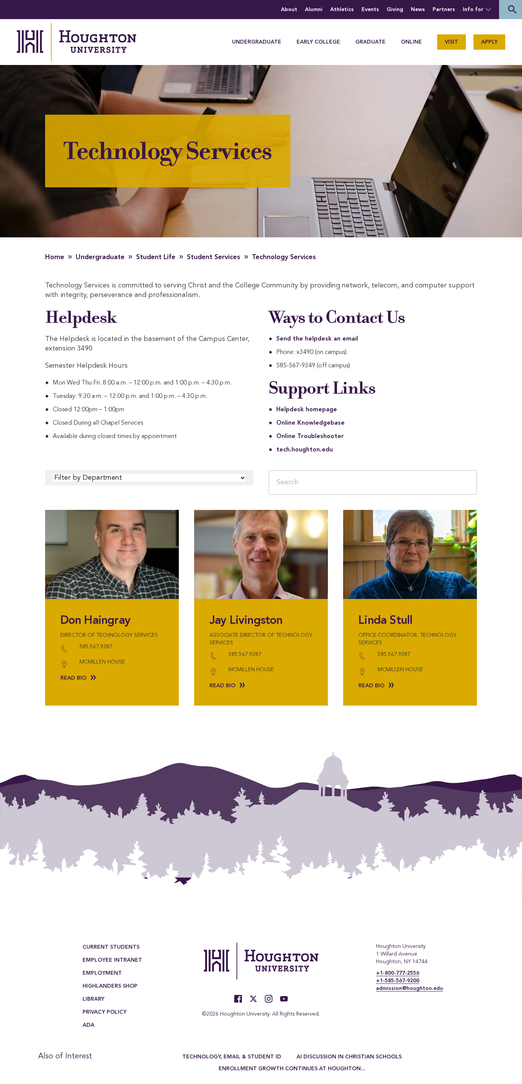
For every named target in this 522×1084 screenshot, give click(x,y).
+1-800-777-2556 (397, 973)
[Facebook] (238, 999)
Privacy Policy (104, 1012)
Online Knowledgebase (310, 423)
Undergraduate (256, 42)
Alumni (314, 9)
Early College (318, 42)
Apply (489, 42)
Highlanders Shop (110, 986)
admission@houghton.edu (409, 988)
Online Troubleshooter (310, 436)
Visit (451, 42)
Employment (102, 973)
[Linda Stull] (410, 554)
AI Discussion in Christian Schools (349, 1057)
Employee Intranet (112, 960)
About (289, 9)
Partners (444, 9)
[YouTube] (284, 999)
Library (93, 999)
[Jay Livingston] (261, 554)
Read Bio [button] (73, 678)
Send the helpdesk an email (317, 339)
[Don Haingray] (112, 554)
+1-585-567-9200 (397, 980)
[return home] (76, 42)
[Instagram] (268, 999)
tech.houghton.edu (304, 450)
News (418, 9)
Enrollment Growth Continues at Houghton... (292, 1068)
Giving (395, 9)
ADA (88, 1025)
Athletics (342, 9)
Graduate (370, 42)
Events (370, 9)
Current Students (111, 947)
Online (411, 42)
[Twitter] (253, 999)
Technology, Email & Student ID (231, 1057)
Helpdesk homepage (306, 410)
